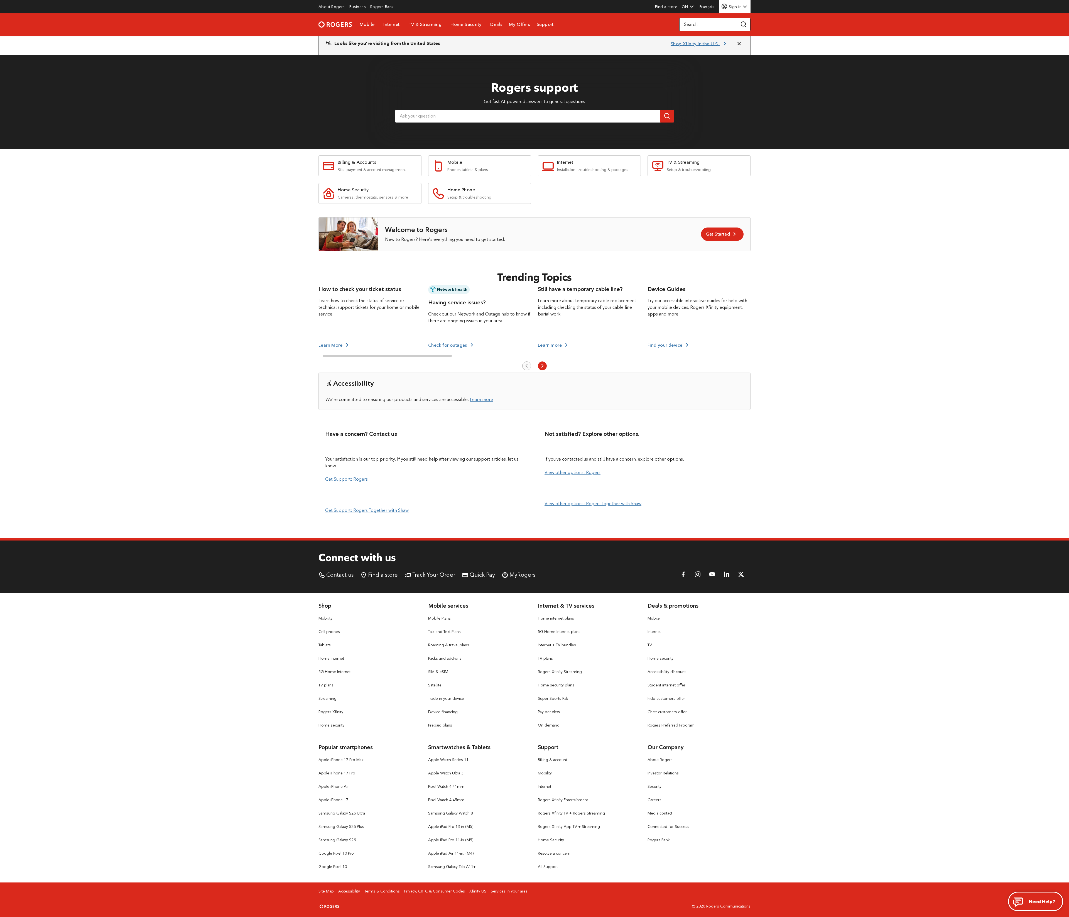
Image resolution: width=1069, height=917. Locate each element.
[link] (331, 6)
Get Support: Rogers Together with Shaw (367, 510)
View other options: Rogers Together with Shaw (593, 504)
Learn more (481, 399)
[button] (688, 6)
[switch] (707, 6)
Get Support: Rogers (346, 479)
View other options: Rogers (572, 472)
